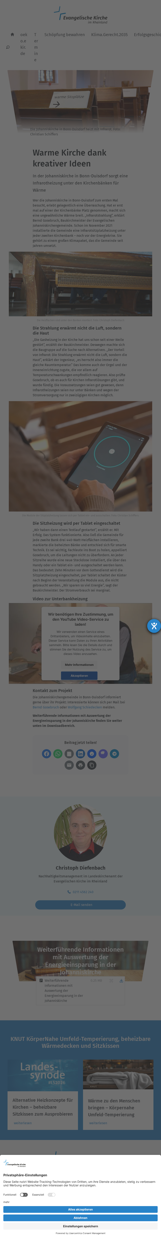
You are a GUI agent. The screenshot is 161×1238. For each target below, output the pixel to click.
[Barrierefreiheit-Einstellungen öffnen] (154, 626)
